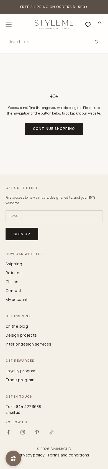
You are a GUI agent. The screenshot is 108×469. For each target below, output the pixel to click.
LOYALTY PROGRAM (21, 370)
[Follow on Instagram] (22, 432)
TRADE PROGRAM (20, 379)
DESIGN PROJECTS (21, 335)
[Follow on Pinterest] (37, 432)
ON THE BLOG (17, 326)
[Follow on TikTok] (51, 432)
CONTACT (14, 290)
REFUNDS (14, 272)
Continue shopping (54, 128)
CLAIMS (12, 281)
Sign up (22, 233)
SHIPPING (14, 263)
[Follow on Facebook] (8, 432)
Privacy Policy (31, 455)
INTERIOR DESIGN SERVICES (29, 344)
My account (17, 299)
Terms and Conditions (68, 455)
